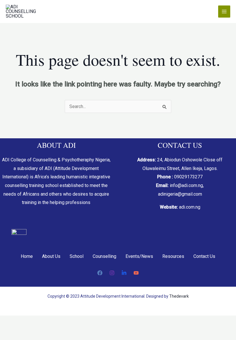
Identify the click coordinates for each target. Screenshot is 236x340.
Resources (173, 256)
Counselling (104, 256)
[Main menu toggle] (224, 11)
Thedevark (179, 296)
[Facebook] (99, 272)
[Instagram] (112, 272)
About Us (51, 256)
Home (27, 256)
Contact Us (204, 256)
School (76, 256)
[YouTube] (136, 272)
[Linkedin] (124, 272)
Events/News (139, 256)
